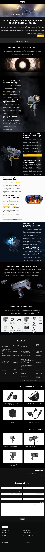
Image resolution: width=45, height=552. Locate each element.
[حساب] (2, 2)
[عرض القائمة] (41, 2)
